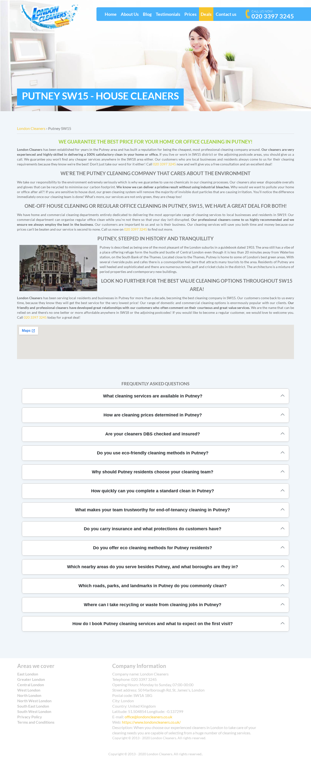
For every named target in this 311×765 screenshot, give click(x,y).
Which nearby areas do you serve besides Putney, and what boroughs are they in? (152, 566)
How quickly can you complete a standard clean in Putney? (152, 490)
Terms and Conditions (35, 722)
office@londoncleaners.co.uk (148, 716)
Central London (30, 684)
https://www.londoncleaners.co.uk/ (151, 722)
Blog (147, 14)
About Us (130, 14)
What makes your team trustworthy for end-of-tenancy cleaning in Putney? (152, 509)
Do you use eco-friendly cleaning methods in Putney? (152, 452)
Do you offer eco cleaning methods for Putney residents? (152, 547)
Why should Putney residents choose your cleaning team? (152, 471)
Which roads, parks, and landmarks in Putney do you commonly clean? (152, 585)
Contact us (226, 14)
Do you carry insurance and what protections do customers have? (152, 528)
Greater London (31, 679)
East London (27, 674)
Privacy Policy (29, 716)
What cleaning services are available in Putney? (152, 396)
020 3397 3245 (272, 14)
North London (29, 695)
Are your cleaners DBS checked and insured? (152, 434)
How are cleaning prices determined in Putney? (153, 415)
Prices (190, 14)
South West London (34, 711)
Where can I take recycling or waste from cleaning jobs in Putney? (152, 604)
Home (111, 14)
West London (28, 690)
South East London (33, 706)
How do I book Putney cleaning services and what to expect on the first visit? (152, 623)
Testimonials (168, 14)
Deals (206, 14)
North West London (34, 700)
